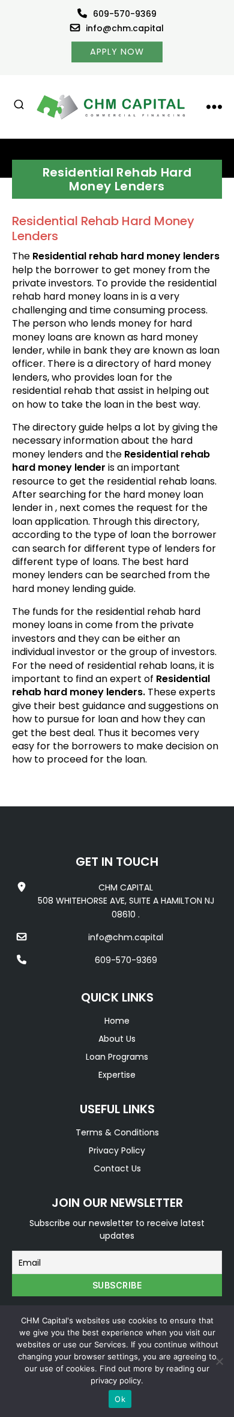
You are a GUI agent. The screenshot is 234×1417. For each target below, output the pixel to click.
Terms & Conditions (117, 1132)
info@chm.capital (125, 28)
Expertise (117, 1075)
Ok (120, 1399)
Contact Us (117, 1168)
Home (117, 1021)
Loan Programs (117, 1057)
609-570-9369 (125, 14)
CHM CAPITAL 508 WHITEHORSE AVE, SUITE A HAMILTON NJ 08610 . (126, 900)
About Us (117, 1039)
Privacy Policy (117, 1150)
